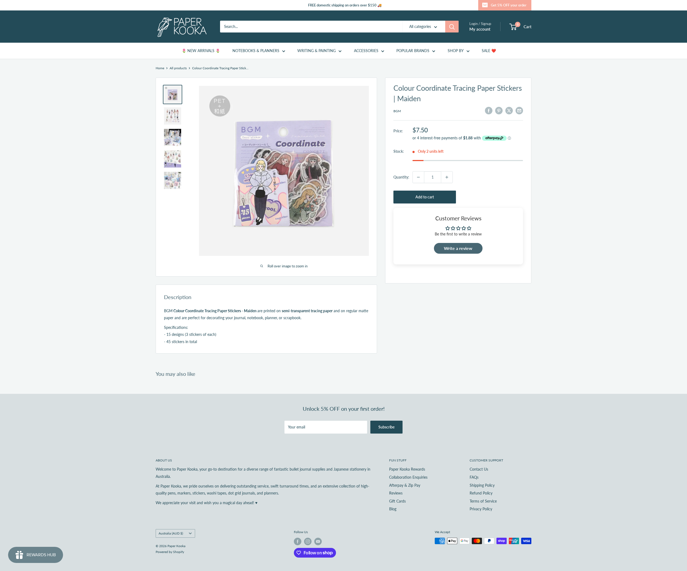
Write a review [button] (458, 248)
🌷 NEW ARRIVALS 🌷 (201, 50)
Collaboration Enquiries (408, 477)
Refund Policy (481, 493)
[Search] (452, 26)
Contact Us (479, 469)
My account (479, 29)
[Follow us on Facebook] (297, 541)
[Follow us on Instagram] (308, 541)
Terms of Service (483, 501)
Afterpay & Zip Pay (404, 485)
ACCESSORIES (366, 50)
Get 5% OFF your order (509, 5)
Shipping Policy (482, 485)
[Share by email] (519, 110)
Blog (392, 509)
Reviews (396, 493)
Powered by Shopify (170, 552)
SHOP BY (456, 50)
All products (178, 68)
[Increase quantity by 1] (446, 177)
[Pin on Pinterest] (499, 110)
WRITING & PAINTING (316, 50)
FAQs (474, 477)
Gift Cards (397, 501)
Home (160, 68)
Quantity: (401, 177)
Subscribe (386, 427)
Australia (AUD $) (171, 533)
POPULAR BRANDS (412, 50)
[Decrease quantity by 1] (418, 177)
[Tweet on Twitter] (509, 110)
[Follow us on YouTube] (318, 541)
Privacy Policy (481, 509)
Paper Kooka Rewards (407, 469)
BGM (397, 111)
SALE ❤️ (489, 50)
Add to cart (424, 197)
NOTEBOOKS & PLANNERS (255, 50)
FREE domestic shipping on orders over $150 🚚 (345, 5)
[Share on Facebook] (488, 110)
